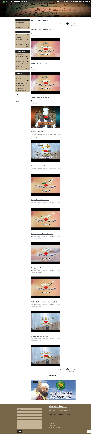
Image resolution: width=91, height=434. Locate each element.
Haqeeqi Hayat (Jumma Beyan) (39, 166)
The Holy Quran (20, 20)
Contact (51, 417)
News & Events (20, 32)
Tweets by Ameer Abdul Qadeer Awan (21, 105)
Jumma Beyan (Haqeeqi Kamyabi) (40, 97)
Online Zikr (81, 1)
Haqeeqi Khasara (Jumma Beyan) (40, 200)
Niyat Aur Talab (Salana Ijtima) (39, 336)
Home (58, 1)
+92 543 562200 (52, 423)
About (61, 1)
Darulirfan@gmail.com (53, 425)
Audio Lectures (61, 414)
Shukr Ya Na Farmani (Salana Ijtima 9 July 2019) (44, 302)
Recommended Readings (21, 90)
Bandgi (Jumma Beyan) (37, 268)
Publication (66, 1)
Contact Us (87, 1)
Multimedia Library (73, 1)
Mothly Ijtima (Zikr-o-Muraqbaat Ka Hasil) (42, 29)
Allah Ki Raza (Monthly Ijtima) (39, 63)
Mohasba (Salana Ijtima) (37, 132)
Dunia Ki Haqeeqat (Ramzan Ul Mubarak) (42, 234)
